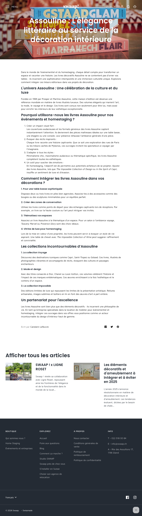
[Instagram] (135, 497)
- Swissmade (26, 510)
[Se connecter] (122, 7)
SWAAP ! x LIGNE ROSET (49, 366)
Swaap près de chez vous (52, 464)
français (108, 6)
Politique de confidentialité (87, 460)
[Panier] (135, 7)
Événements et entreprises (19, 448)
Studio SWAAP (47, 458)
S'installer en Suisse (50, 469)
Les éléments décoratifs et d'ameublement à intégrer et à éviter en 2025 (120, 373)
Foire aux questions (49, 443)
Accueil (43, 438)
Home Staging (13, 443)
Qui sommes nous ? (15, 438)
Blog (42, 448)
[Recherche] (128, 7)
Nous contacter (81, 438)
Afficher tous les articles (38, 355)
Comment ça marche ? (51, 453)
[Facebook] (127, 497)
